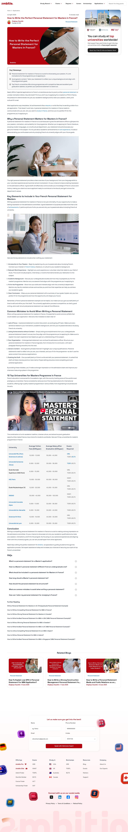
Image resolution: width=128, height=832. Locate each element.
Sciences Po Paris (15, 517)
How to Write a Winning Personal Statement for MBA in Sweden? (28, 622)
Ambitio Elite (20, 769)
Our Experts (103, 769)
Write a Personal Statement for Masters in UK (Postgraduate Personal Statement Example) (37, 606)
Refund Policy (77, 804)
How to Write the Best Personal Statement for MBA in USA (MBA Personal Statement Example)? (39, 618)
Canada (55, 777)
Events (85, 769)
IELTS (73, 457)
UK (54, 769)
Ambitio (40, 545)
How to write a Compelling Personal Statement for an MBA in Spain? (30, 631)
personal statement (70, 92)
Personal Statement (71, 22)
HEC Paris (12, 479)
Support (85, 777)
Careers (78, 3)
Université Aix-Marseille (17, 510)
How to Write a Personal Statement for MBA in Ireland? (25, 635)
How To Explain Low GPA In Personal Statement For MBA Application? (24, 681)
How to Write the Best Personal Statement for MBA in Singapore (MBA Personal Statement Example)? (41, 639)
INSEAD (11, 495)
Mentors (85, 773)
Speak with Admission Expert (64, 746)
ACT (33, 781)
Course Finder (20, 781)
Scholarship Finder (22, 786)
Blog (84, 764)
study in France (42, 111)
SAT (33, 786)
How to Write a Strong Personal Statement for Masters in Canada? (29, 614)
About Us (103, 764)
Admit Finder (20, 773)
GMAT (34, 769)
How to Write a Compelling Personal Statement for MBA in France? (29, 610)
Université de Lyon (15, 523)
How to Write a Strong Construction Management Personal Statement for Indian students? (64, 681)
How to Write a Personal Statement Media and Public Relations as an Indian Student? (101, 681)
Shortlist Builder (21, 777)
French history (30, 267)
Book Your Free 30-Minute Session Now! (103, 50)
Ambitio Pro (19, 764)
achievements (14, 207)
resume (48, 105)
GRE (68, 454)
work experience (64, 130)
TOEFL (69, 463)
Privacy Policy (50, 804)
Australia (56, 773)
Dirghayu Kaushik (17, 21)
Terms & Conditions (64, 804)
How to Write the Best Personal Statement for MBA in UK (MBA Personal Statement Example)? (38, 627)
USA (54, 764)
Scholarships (87, 3)
